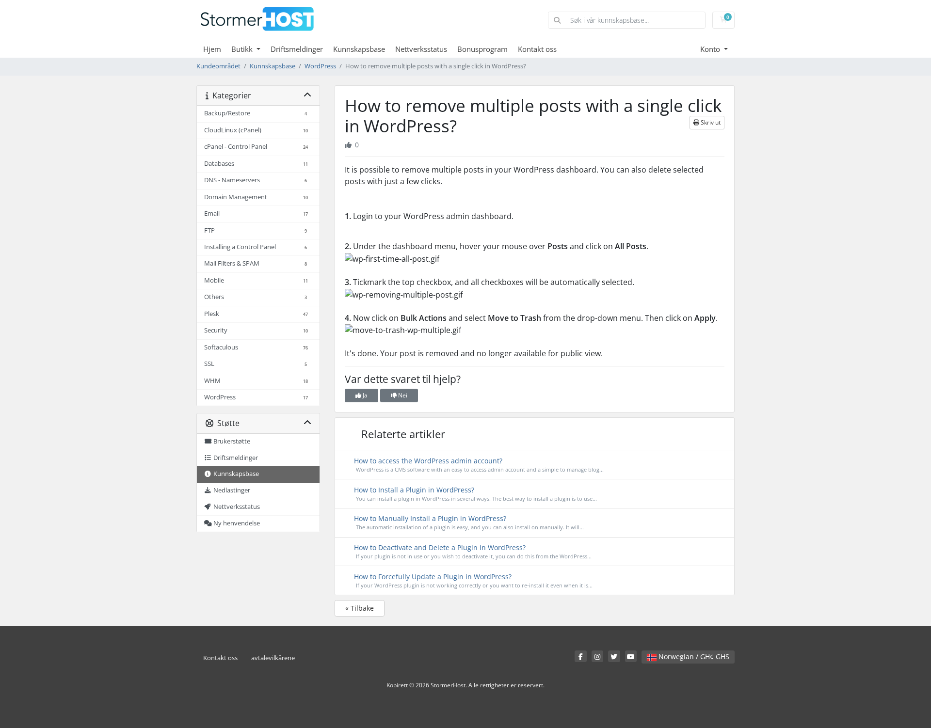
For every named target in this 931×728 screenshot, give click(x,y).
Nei (402, 395)
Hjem (212, 49)
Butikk (243, 49)
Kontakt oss (537, 49)
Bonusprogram (482, 49)
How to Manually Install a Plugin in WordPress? (468, 522)
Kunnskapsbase (359, 49)
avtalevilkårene (273, 658)
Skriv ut (710, 122)
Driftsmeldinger (297, 49)
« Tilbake (359, 608)
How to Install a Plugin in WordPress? (474, 493)
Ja (364, 395)
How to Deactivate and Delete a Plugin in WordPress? (472, 551)
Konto (711, 49)
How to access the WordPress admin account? (478, 464)
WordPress (320, 66)
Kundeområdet (218, 66)
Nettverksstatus (421, 49)
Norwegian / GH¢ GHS (693, 656)
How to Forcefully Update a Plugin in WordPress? (472, 580)
